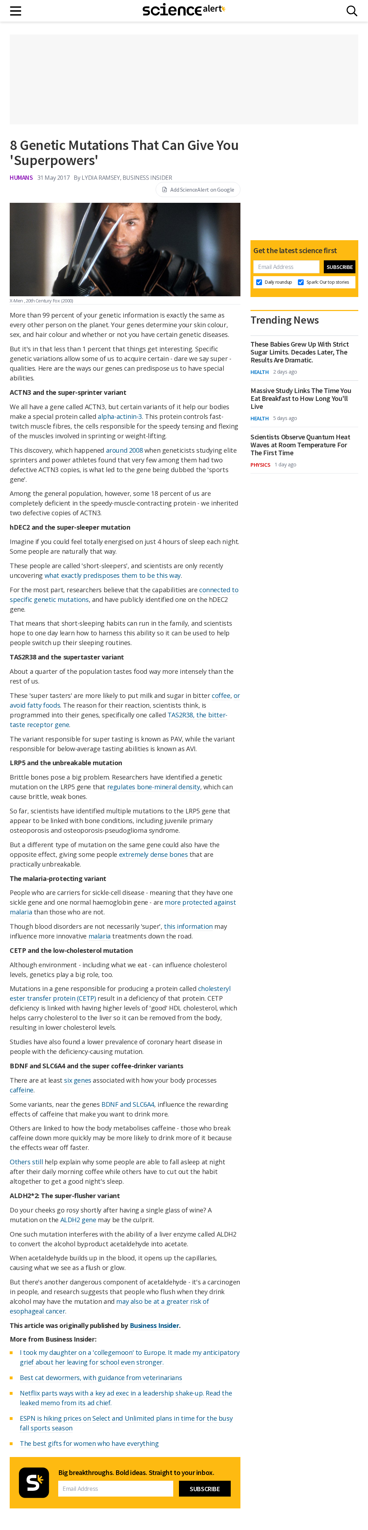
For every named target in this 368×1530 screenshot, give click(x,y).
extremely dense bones (153, 854)
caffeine (21, 1090)
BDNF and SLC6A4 (127, 1104)
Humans (21, 177)
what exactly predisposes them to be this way (113, 575)
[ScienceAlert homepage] (184, 10)
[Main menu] (16, 11)
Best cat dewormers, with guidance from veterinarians (101, 1377)
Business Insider (154, 1325)
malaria (99, 936)
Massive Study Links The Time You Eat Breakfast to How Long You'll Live (300, 398)
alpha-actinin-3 (120, 416)
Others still (26, 1161)
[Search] (352, 11)
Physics (260, 464)
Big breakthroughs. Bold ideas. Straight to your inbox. (136, 1472)
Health (259, 371)
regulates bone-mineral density (153, 786)
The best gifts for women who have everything (89, 1443)
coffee (221, 695)
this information (188, 926)
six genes (77, 1080)
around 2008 (124, 450)
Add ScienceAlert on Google (202, 189)
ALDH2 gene (78, 1219)
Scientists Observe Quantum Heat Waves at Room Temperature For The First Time (300, 445)
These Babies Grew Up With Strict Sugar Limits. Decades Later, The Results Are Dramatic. (299, 352)
